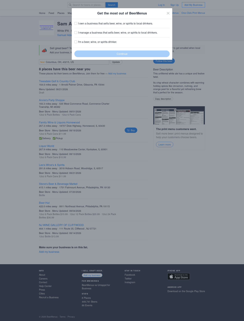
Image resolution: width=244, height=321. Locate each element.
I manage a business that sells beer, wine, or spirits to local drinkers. (118, 32)
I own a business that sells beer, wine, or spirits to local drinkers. (115, 23)
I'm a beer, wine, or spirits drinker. (97, 42)
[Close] (168, 13)
